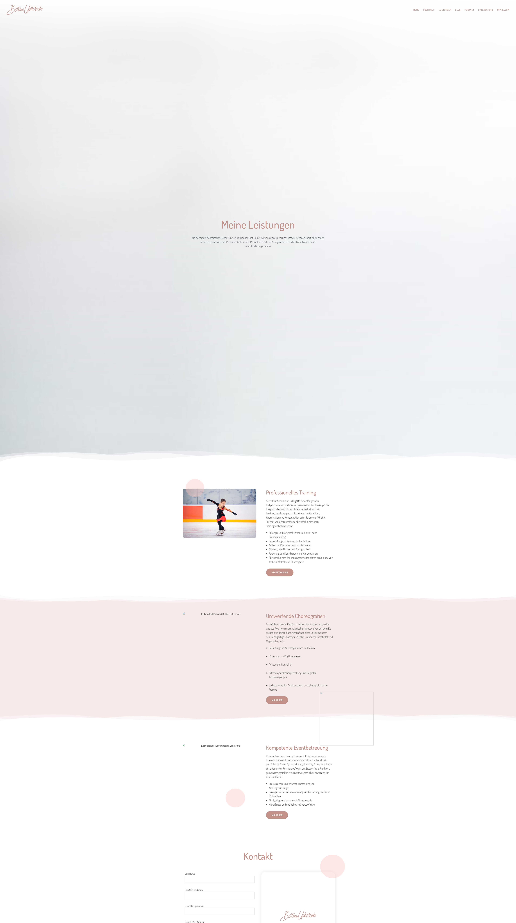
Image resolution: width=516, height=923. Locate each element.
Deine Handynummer (194, 905)
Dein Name (190, 873)
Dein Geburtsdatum (194, 889)
